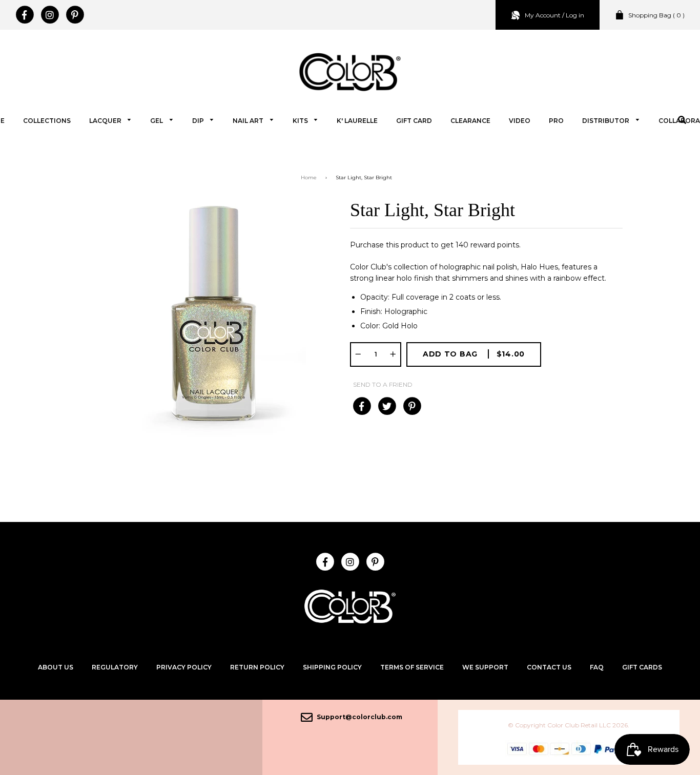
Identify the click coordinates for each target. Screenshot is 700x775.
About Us (55, 667)
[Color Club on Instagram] (49, 15)
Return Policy (257, 667)
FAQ (597, 667)
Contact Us (549, 667)
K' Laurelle (357, 120)
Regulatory (115, 667)
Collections (47, 120)
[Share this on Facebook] (361, 406)
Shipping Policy (332, 667)
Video (519, 120)
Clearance (470, 120)
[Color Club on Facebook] (24, 15)
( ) (656, 15)
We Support (485, 667)
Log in (575, 15)
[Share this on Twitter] (386, 406)
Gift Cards (642, 667)
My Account (543, 15)
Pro (556, 120)
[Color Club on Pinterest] (74, 15)
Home (309, 177)
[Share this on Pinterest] (411, 406)
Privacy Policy (184, 667)
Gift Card (414, 120)
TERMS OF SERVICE (412, 667)
